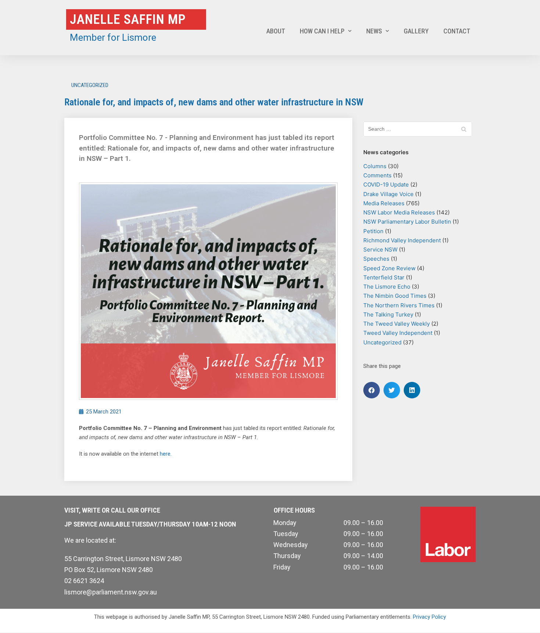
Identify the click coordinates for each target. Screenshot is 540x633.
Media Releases (383, 203)
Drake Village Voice (388, 194)
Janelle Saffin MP (128, 19)
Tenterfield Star (383, 277)
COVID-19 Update (386, 184)
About (275, 31)
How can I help (322, 31)
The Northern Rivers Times (399, 305)
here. (166, 454)
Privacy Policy (429, 617)
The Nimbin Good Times (394, 295)
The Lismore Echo (386, 286)
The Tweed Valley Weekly (396, 323)
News (374, 31)
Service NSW (380, 249)
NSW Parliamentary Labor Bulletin (407, 221)
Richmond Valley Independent (402, 240)
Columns (374, 166)
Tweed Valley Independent (397, 332)
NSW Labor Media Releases (399, 212)
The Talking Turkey (388, 314)
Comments (377, 175)
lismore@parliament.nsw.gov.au (110, 592)
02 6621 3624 (84, 581)
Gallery (416, 31)
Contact (456, 31)
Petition (373, 231)
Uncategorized (89, 85)
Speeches (376, 258)
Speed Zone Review (389, 268)
